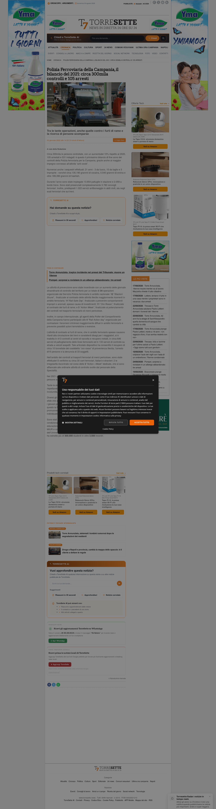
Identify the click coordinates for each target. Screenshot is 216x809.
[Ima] (150, 256)
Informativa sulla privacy (110, 415)
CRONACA (57, 60)
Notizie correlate (113, 220)
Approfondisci (90, 220)
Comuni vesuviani (123, 781)
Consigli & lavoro (83, 791)
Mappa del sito (141, 800)
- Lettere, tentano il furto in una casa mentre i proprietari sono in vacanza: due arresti (149, 298)
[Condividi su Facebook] (49, 685)
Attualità (63, 781)
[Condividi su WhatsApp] (58, 685)
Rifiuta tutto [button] (116, 422)
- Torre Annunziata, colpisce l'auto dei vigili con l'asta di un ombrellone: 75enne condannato (149, 354)
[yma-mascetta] (57, 24)
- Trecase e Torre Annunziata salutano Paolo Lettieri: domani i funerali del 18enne (148, 308)
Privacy (87, 800)
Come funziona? (54, 672)
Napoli (152, 781)
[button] (72, 422)
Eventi (72, 791)
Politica (80, 781)
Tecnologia (140, 791)
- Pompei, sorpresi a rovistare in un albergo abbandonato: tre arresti (149, 364)
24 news (110, 781)
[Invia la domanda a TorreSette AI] (119, 583)
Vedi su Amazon (59, 512)
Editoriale (102, 781)
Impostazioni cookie (90, 415)
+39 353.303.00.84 (67, 633)
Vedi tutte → (121, 473)
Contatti (79, 800)
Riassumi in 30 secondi (65, 220)
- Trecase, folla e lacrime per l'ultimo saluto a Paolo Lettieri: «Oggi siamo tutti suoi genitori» (149, 344)
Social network (129, 791)
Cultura (87, 781)
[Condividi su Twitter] (54, 685)
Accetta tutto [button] (141, 422)
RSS (150, 800)
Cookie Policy (108, 800)
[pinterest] (162, 2)
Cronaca (72, 781)
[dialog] (108, 404)
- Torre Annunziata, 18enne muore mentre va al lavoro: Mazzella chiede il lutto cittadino (148, 288)
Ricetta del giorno (114, 791)
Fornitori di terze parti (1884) (113, 403)
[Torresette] (108, 24)
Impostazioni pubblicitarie (110, 412)
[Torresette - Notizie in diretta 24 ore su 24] (108, 768)
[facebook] (154, 2)
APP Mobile (129, 800)
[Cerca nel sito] (163, 38)
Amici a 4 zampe (98, 791)
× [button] (153, 380)
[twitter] (158, 2)
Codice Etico (96, 800)
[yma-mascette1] (159, 24)
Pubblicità (119, 800)
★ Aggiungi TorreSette (60, 664)
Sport (94, 781)
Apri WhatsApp (58, 641)
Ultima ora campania (140, 781)
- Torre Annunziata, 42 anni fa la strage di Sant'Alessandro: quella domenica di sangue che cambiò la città (149, 320)
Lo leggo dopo (119, 140)
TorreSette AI (69, 800)
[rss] (166, 2)
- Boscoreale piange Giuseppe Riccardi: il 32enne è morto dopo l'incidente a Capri (149, 374)
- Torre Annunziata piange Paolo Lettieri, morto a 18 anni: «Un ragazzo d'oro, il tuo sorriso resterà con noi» (150, 333)
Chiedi (154, 38)
